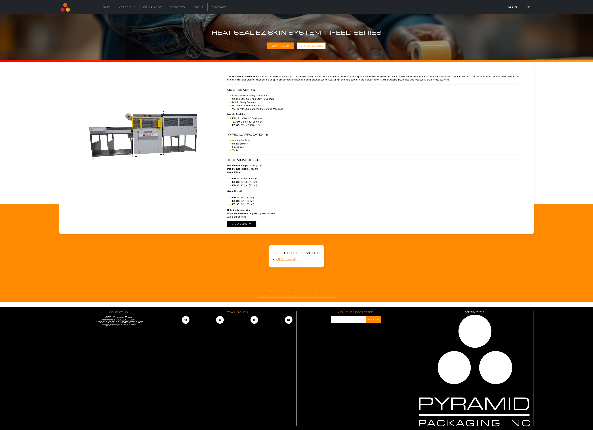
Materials (127, 7)
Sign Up (373, 319)
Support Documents (311, 46)
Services (177, 7)
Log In (512, 7)
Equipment (152, 7)
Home (105, 7)
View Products (281, 46)
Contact (218, 7)
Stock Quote (240, 224)
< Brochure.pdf (286, 259)
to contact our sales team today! (296, 296)
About (198, 7)
